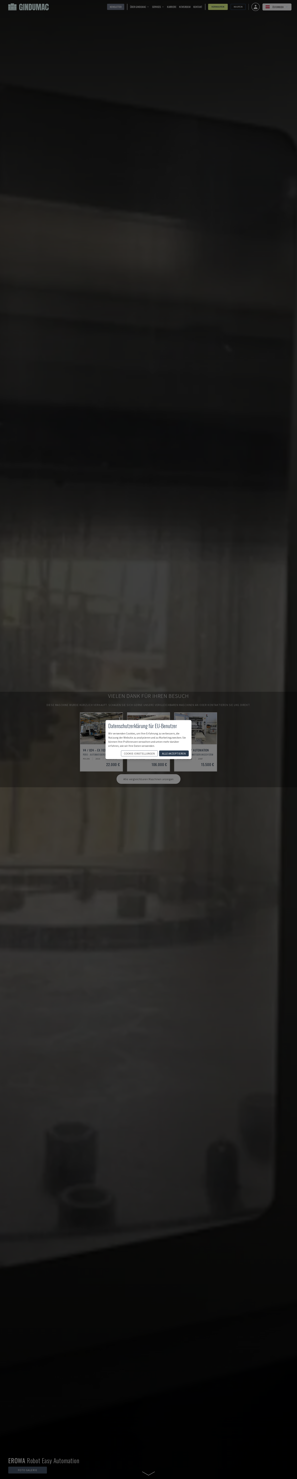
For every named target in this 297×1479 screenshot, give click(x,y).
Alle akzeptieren (174, 753)
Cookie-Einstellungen (139, 753)
